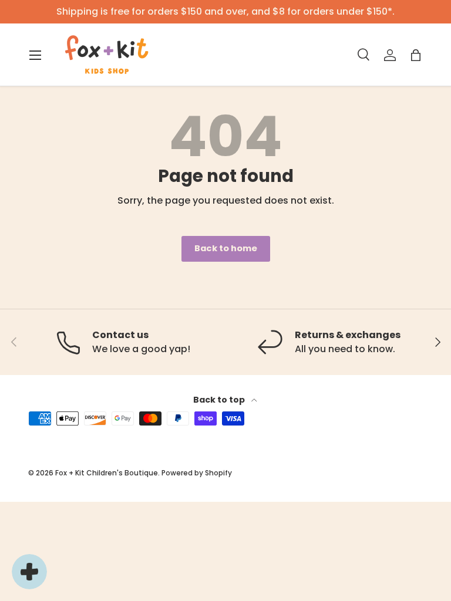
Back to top (220, 400)
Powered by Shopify (196, 473)
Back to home (225, 248)
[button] (416, 55)
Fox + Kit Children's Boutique (106, 473)
